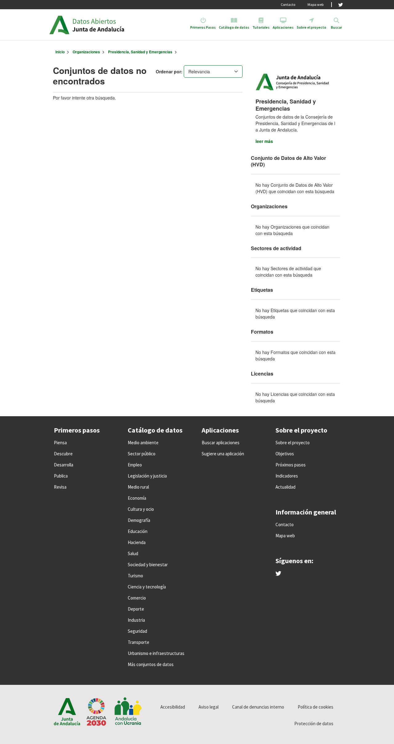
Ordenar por (168, 71)
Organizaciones (86, 52)
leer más (264, 141)
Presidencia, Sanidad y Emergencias (140, 52)
